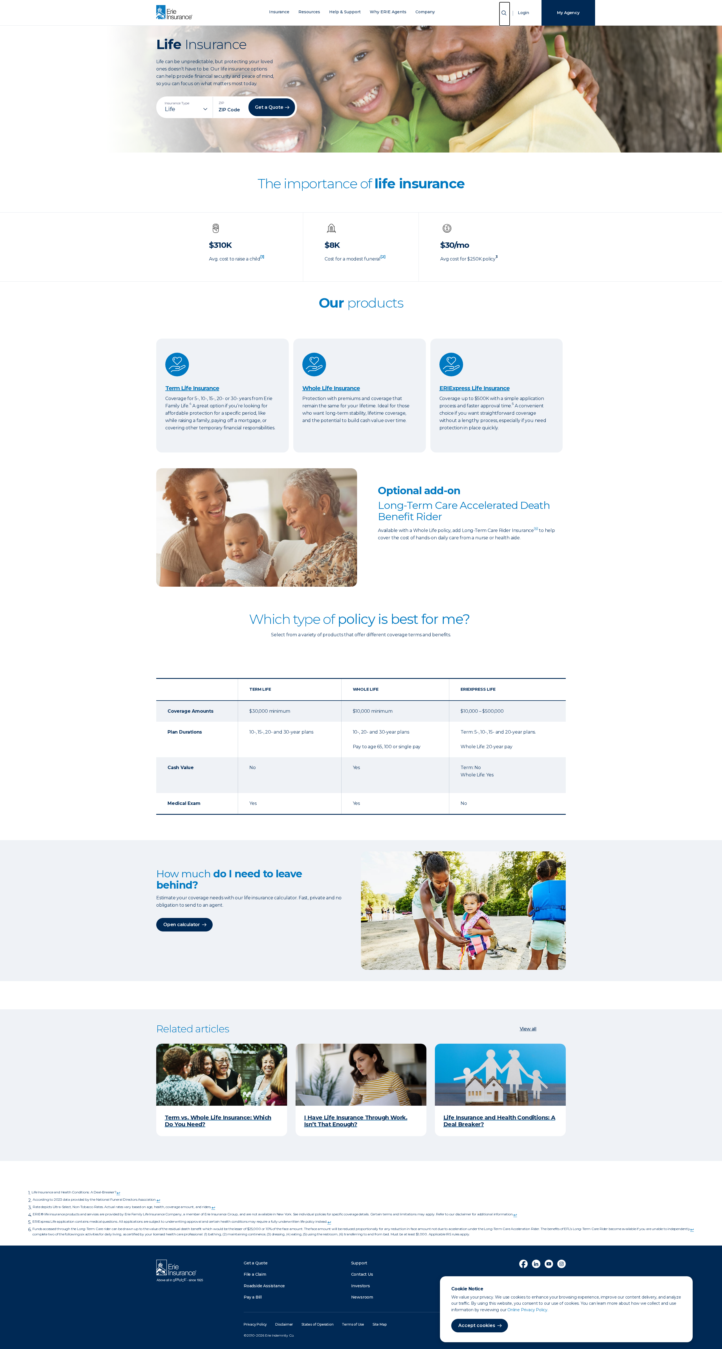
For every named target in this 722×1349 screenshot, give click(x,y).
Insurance (279, 12)
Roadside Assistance (264, 1285)
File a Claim (255, 1274)
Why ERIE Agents (388, 12)
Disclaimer (284, 1324)
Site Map (379, 1324)
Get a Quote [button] (269, 107)
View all (528, 1029)
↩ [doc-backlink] (118, 1193)
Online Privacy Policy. (527, 1309)
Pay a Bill (253, 1297)
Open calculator (181, 924)
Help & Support (345, 12)
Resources (309, 12)
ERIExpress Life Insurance (474, 388)
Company (425, 12)
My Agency (568, 12)
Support (359, 1263)
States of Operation (317, 1324)
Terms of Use (353, 1324)
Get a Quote (256, 1263)
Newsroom (362, 1297)
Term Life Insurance (192, 388)
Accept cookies (476, 1325)
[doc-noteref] (262, 259)
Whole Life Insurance (331, 388)
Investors (360, 1285)
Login (523, 12)
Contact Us (362, 1274)
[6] (536, 528)
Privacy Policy (255, 1324)
